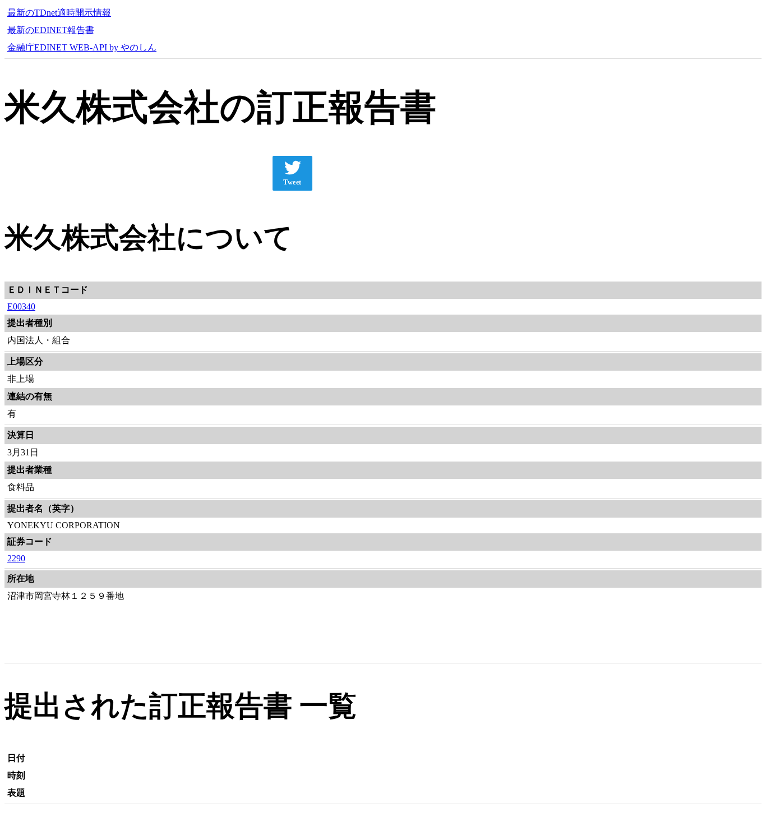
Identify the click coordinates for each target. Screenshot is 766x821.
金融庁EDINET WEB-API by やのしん (81, 47)
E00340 (21, 306)
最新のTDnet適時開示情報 (59, 12)
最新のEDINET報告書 (50, 30)
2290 (16, 558)
